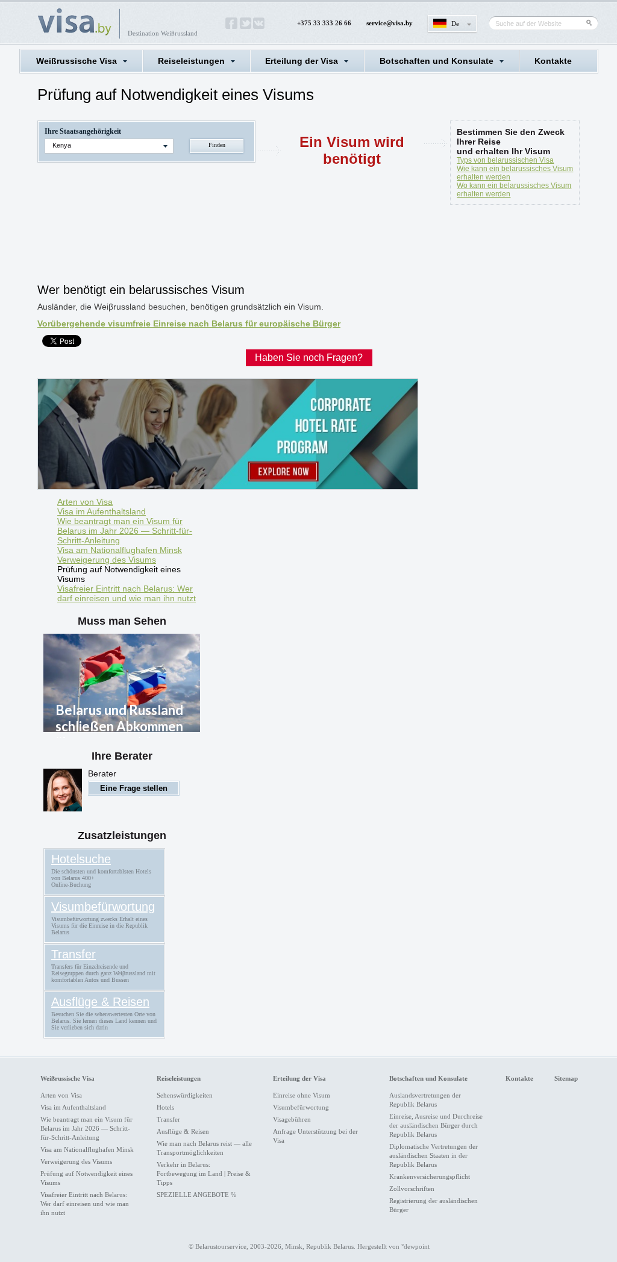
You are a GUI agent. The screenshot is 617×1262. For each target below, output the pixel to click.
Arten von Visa (85, 502)
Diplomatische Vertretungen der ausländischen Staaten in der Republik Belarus (433, 1155)
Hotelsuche (81, 859)
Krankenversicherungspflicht (429, 1176)
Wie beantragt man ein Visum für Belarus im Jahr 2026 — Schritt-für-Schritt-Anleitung (124, 530)
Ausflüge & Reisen (100, 1001)
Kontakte (553, 61)
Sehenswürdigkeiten (185, 1095)
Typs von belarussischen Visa (505, 160)
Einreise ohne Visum (301, 1095)
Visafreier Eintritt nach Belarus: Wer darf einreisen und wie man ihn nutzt (126, 593)
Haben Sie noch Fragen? (309, 357)
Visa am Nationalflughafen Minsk (119, 550)
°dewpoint (415, 1246)
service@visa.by (389, 23)
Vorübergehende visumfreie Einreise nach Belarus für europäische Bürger (188, 323)
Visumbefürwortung (103, 906)
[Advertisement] (256, 247)
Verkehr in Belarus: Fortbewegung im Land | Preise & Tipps (204, 1173)
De (455, 23)
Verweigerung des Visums (106, 559)
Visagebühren (292, 1119)
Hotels (165, 1107)
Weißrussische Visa (76, 61)
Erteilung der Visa (301, 61)
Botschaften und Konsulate (436, 61)
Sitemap (566, 1078)
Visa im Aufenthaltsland (101, 511)
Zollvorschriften (411, 1188)
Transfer (73, 954)
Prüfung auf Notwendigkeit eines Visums (119, 574)
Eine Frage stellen (134, 788)
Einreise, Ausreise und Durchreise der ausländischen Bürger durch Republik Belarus (436, 1125)
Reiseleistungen (191, 61)
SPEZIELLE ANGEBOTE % (196, 1194)
